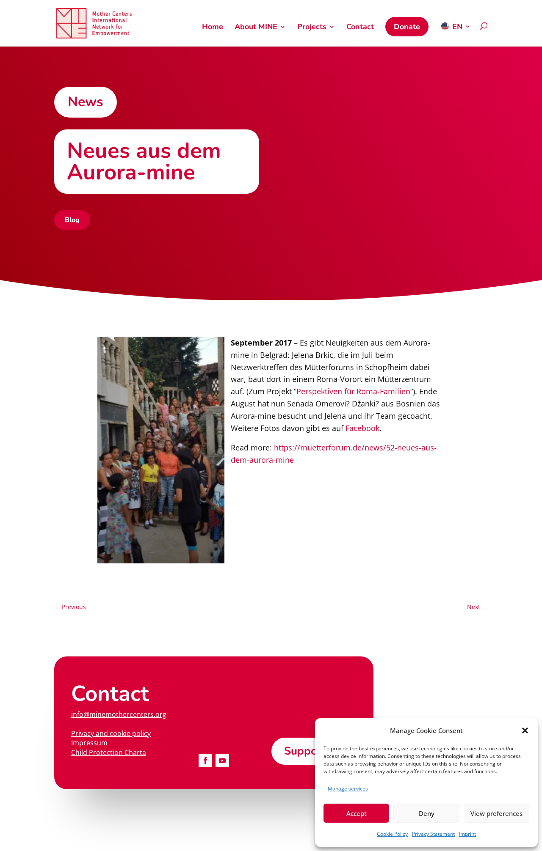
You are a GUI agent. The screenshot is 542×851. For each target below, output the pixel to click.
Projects (311, 28)
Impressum (89, 742)
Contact (360, 28)
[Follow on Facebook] (205, 760)
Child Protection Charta (108, 752)
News (85, 102)
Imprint (467, 833)
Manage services (348, 788)
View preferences (496, 813)
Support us (312, 751)
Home (212, 28)
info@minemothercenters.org (118, 714)
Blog (72, 220)
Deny (426, 813)
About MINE (256, 28)
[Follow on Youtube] (222, 760)
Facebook (362, 428)
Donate (407, 27)
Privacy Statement (433, 833)
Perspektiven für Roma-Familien (353, 391)
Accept (356, 813)
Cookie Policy (392, 833)
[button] (525, 730)
